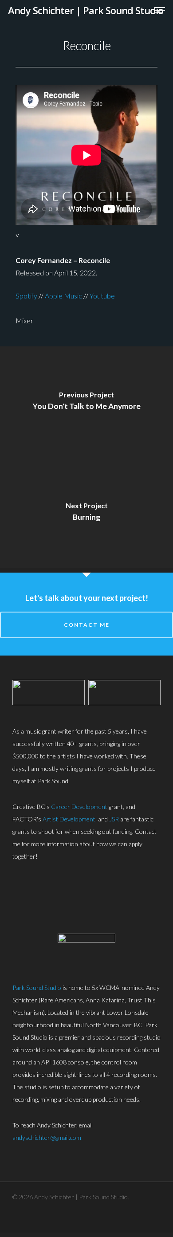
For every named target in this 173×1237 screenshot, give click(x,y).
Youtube (102, 295)
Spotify (26, 295)
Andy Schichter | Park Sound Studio (85, 10)
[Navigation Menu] (160, 10)
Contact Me (87, 624)
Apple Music (63, 295)
